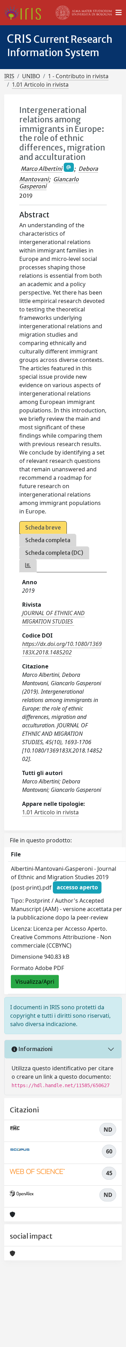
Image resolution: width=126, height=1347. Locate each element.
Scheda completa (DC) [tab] (54, 552)
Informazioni (34, 1048)
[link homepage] (25, 12)
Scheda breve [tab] (43, 527)
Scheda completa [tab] (47, 540)
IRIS (9, 76)
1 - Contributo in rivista (78, 76)
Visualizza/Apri (34, 981)
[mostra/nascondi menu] (118, 12)
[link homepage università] (84, 12)
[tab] (28, 565)
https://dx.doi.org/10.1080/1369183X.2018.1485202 (62, 648)
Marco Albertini (41, 168)
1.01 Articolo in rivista (40, 84)
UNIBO (31, 76)
